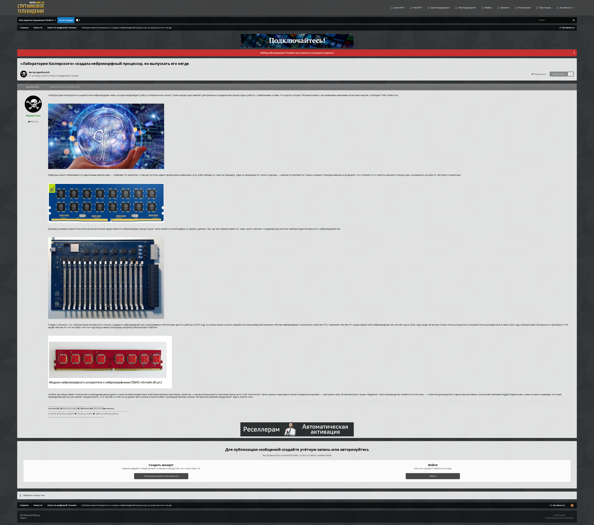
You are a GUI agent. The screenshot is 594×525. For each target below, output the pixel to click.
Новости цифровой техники (64, 75)
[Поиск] (574, 20)
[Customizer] (78, 20)
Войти (433, 476)
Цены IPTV (399, 7)
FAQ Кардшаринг (467, 7)
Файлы (488, 7)
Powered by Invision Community (559, 518)
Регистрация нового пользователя (161, 476)
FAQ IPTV (417, 7)
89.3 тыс (34, 121)
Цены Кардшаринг (440, 7)
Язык (22, 518)
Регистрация (66, 20)
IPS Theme (24, 515)
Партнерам (545, 7)
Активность (565, 7)
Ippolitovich (43, 72)
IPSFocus (36, 515)
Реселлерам (524, 7)
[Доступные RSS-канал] (572, 505)
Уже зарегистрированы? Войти (36, 20)
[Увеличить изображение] (106, 136)
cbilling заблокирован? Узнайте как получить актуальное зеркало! (297, 52)
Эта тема (563, 20)
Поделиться (539, 74)
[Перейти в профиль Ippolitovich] (23, 74)
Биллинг (504, 7)
